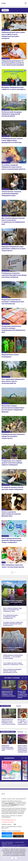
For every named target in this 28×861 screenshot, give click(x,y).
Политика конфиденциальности (9, 819)
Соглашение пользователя (8, 822)
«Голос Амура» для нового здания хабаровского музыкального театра (13, 663)
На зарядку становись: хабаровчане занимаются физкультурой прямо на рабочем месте (13, 624)
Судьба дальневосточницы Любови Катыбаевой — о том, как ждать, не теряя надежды (13, 656)
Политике (10, 853)
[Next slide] (25, 678)
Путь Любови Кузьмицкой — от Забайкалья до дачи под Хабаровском (11, 617)
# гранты (5, 10)
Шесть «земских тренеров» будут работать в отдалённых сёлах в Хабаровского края (12, 609)
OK (14, 858)
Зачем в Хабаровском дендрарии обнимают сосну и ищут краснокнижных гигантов (12, 671)
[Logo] (8, 3)
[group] (9, 717)
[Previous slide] (22, 678)
